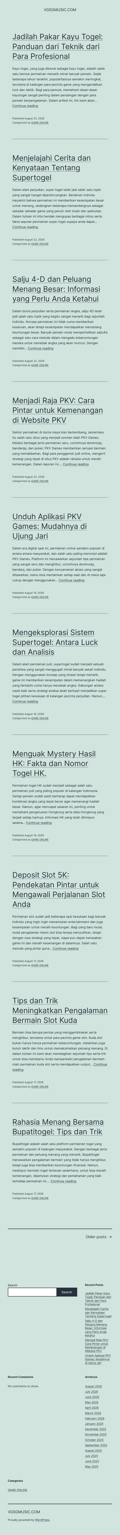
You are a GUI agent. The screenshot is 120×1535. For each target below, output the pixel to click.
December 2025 (95, 1429)
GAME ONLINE (40, 122)
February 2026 (94, 1418)
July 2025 (91, 1455)
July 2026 (91, 1391)
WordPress (42, 1520)
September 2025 (96, 1445)
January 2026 (94, 1423)
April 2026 (92, 1407)
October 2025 (94, 1440)
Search (12, 1285)
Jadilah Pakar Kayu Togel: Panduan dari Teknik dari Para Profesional (57, 46)
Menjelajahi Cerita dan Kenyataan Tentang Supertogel (51, 167)
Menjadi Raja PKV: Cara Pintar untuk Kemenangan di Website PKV (57, 410)
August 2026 (93, 1386)
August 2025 (93, 1450)
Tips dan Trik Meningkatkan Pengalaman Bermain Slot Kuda (60, 1010)
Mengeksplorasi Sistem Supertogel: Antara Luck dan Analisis (55, 642)
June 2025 (92, 1461)
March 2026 (93, 1413)
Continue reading (25, 106)
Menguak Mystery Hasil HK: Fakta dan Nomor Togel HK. (54, 763)
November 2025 (96, 1434)
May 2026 (91, 1402)
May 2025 (91, 1466)
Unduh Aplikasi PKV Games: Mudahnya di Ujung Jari (49, 526)
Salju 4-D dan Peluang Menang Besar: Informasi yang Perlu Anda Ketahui (56, 288)
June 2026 (92, 1397)
